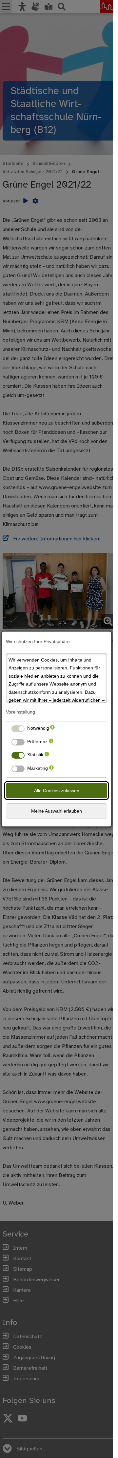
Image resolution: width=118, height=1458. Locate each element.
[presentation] (52, 729)
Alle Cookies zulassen (56, 790)
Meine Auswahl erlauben (56, 811)
